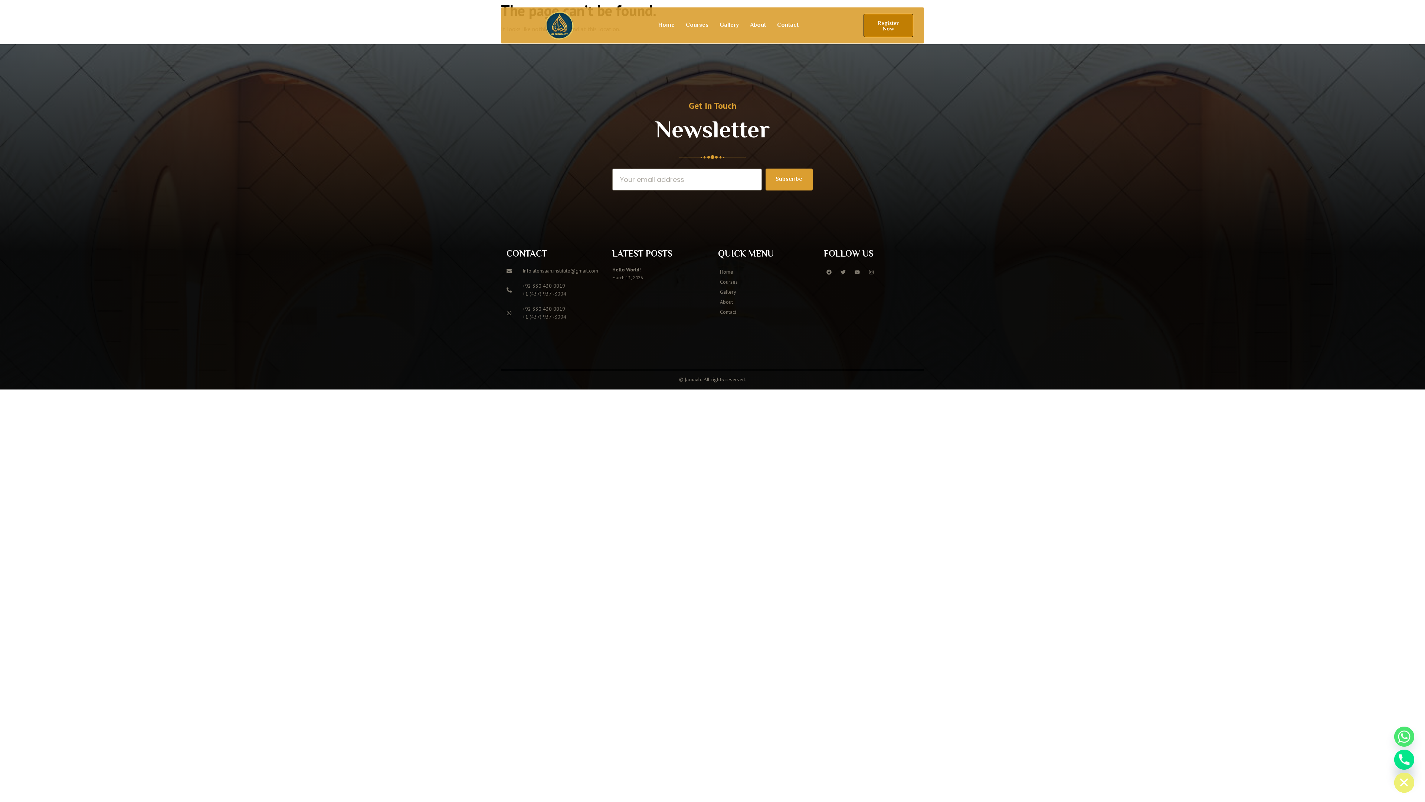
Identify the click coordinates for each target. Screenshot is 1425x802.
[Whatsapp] (1404, 737)
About (758, 25)
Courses (697, 25)
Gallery (729, 25)
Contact (788, 25)
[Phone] (1404, 760)
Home (666, 25)
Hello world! (626, 269)
